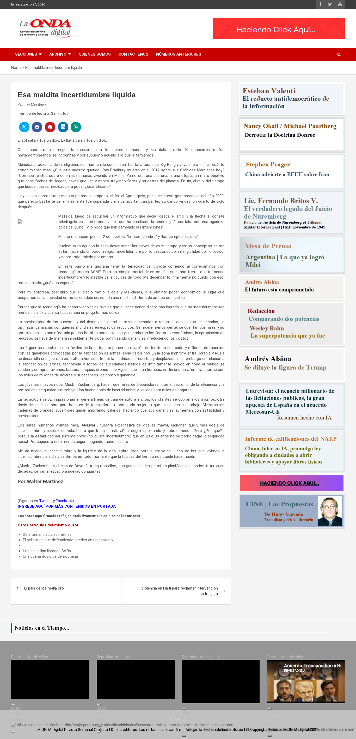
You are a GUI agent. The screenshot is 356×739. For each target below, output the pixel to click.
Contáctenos (133, 54)
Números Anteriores (178, 54)
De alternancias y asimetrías (47, 534)
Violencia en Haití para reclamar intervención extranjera (179, 591)
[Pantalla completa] (13, 736)
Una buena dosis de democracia (50, 556)
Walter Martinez (32, 105)
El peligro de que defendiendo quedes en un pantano (68, 540)
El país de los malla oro (44, 588)
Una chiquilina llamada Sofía (47, 551)
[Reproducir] (13, 709)
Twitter (45, 500)
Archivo (57, 54)
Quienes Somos (95, 54)
